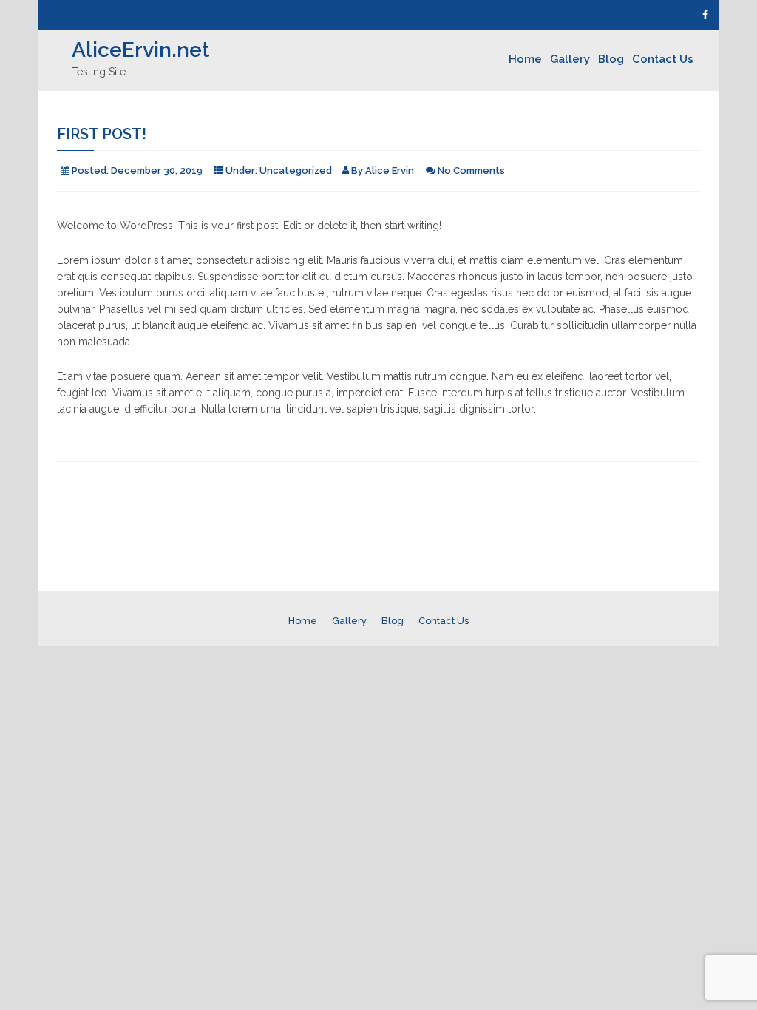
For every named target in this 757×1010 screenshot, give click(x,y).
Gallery (570, 59)
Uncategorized (295, 170)
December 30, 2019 (157, 170)
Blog (611, 59)
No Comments (471, 170)
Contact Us (662, 59)
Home (525, 59)
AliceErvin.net (140, 50)
